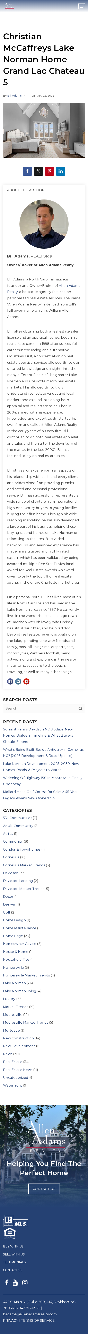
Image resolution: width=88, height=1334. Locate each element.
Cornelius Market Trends (24, 865)
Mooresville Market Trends (25, 1022)
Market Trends (15, 1007)
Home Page (13, 936)
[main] (44, 552)
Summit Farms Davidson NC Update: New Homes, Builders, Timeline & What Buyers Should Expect (38, 735)
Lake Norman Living (19, 991)
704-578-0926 (28, 1308)
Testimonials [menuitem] (14, 1262)
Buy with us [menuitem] (13, 1246)
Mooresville (12, 1015)
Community (13, 841)
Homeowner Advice (19, 944)
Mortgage (11, 1030)
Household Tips (16, 959)
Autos (8, 834)
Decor (8, 897)
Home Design (14, 920)
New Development (19, 1046)
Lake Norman (14, 983)
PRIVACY (10, 1321)
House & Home (15, 952)
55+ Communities (17, 818)
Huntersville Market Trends (26, 975)
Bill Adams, (29, 256)
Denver (9, 904)
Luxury (9, 999)
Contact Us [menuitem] (12, 1270)
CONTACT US (44, 1189)
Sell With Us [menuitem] (14, 1254)
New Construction (18, 1038)
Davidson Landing (18, 881)
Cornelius (11, 857)
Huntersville (13, 967)
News (7, 1054)
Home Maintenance (19, 928)
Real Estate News (17, 1070)
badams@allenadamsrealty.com (30, 1314)
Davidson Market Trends (23, 889)
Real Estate (12, 1062)
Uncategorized (15, 1078)
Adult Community (18, 826)
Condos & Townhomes (22, 849)
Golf (6, 912)
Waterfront (12, 1085)
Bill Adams (14, 95)
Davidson (10, 873)
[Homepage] (9, 6)
